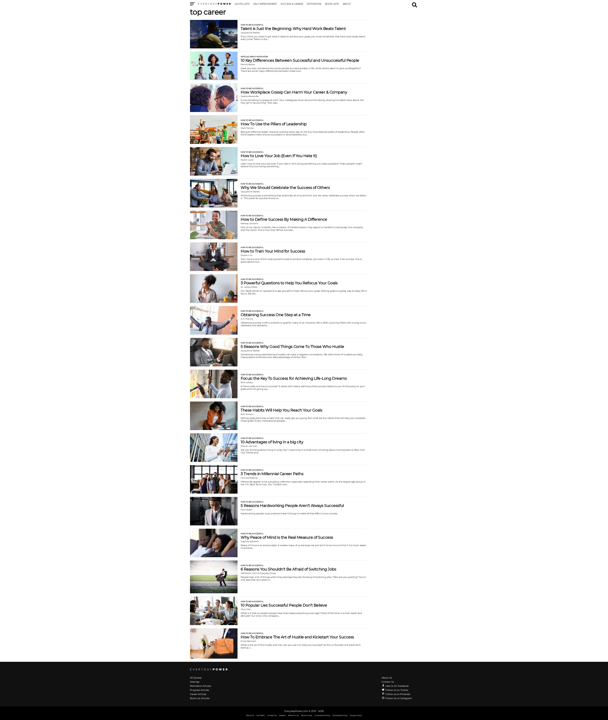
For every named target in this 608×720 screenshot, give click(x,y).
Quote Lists (242, 4)
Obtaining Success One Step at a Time (276, 314)
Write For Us (293, 715)
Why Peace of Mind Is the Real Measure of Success (287, 537)
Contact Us (388, 681)
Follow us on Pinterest (397, 694)
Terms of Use (306, 715)
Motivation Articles (200, 686)
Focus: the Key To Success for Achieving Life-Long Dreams (294, 378)
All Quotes (196, 677)
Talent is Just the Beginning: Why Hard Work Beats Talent (293, 28)
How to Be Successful (252, 25)
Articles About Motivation (254, 57)
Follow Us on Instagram (398, 698)
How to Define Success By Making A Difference (284, 219)
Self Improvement (265, 4)
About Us (387, 677)
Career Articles (198, 694)
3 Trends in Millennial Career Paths (272, 473)
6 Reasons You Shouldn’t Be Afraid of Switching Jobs (288, 569)
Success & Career (292, 4)
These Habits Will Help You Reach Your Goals (281, 410)
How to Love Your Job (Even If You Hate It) (279, 155)
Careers (282, 715)
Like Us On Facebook (397, 686)
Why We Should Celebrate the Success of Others (285, 187)
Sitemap (194, 681)
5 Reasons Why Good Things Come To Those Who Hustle (292, 346)
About (347, 4)
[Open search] (414, 3)
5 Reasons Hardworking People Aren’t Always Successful (292, 505)
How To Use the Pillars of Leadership (274, 124)
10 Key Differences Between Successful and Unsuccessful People (300, 60)
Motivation (314, 4)
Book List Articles (199, 698)
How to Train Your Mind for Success (273, 251)
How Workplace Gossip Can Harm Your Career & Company (294, 92)
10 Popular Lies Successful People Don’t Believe (284, 605)
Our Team (260, 715)
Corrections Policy (322, 715)
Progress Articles (199, 690)
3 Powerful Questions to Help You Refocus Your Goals (289, 283)
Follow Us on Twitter (396, 690)
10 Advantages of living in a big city (272, 442)
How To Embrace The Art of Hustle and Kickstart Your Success (297, 637)
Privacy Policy (356, 715)
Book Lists (332, 4)
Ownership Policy (340, 715)
